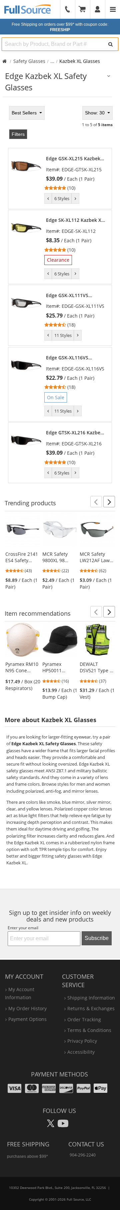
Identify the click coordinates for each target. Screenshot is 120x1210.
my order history (27, 1008)
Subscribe (97, 938)
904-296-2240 (83, 1154)
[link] (75, 173)
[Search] (110, 44)
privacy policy (82, 1041)
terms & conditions (89, 1030)
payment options (27, 1019)
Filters (18, 134)
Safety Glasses (29, 61)
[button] (96, 501)
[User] (97, 9)
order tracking (84, 1019)
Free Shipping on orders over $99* (60, 27)
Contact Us (86, 1144)
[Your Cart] (84, 9)
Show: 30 (95, 112)
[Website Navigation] (113, 9)
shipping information (91, 998)
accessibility (81, 1052)
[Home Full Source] (4, 61)
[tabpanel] (60, 293)
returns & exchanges (91, 1008)
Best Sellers (25, 112)
